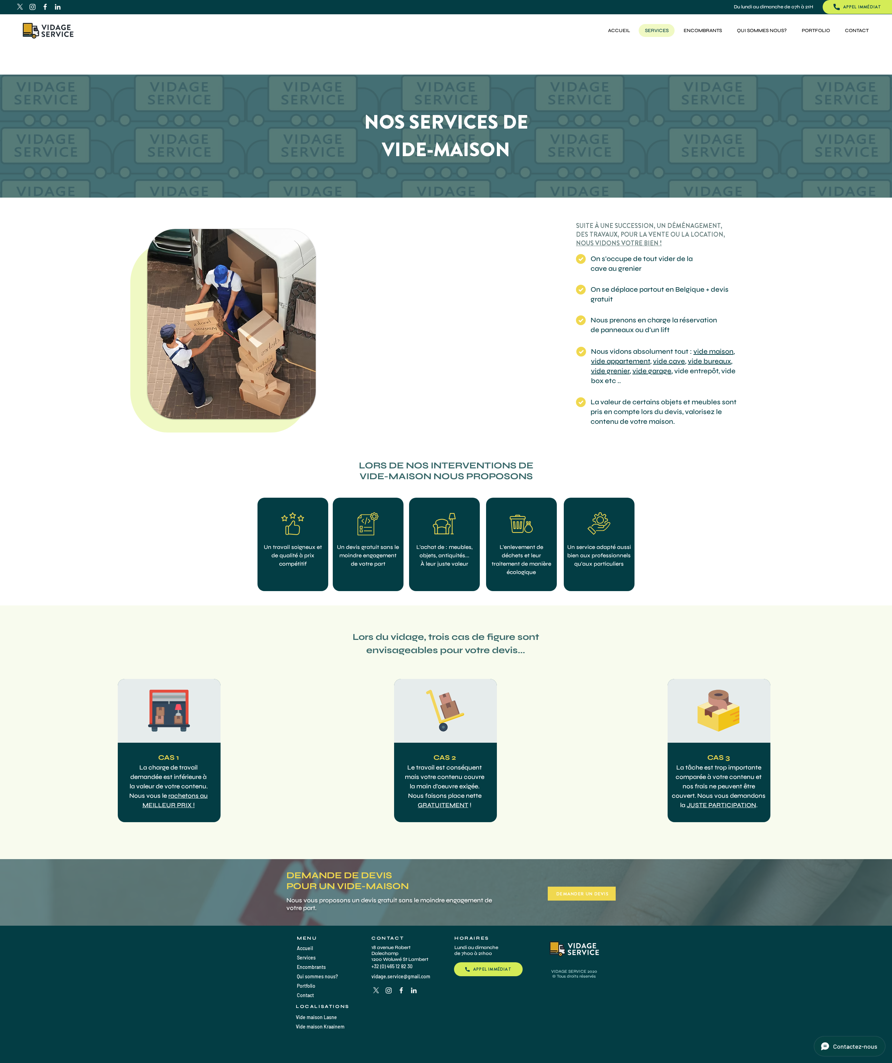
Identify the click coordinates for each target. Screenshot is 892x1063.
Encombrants (311, 967)
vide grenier (610, 371)
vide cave (669, 361)
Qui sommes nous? (317, 976)
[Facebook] (45, 7)
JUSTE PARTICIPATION (721, 805)
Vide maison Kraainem (320, 1027)
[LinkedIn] (58, 7)
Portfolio (306, 986)
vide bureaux (709, 361)
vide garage (651, 371)
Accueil (305, 948)
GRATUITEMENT (443, 805)
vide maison (713, 351)
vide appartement (620, 361)
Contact (305, 995)
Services (306, 958)
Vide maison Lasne (316, 1017)
